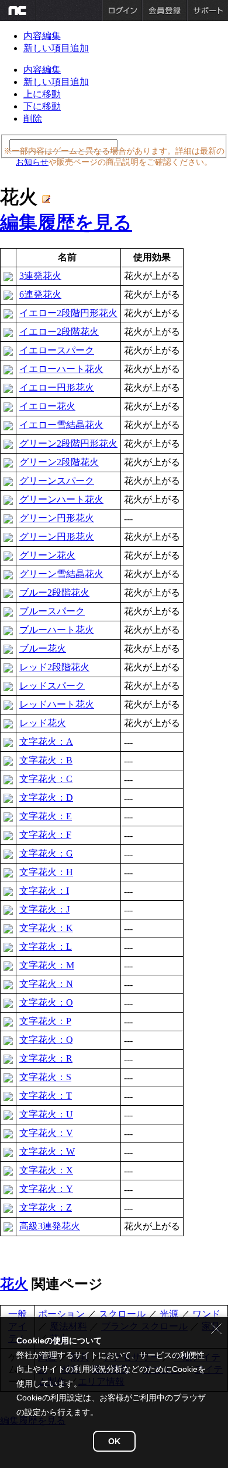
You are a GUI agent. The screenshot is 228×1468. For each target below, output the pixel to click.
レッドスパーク (52, 686)
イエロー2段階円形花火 (68, 313)
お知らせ (32, 162)
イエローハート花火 (61, 369)
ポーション (61, 1314)
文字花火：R (45, 1058)
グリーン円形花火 (56, 518)
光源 (169, 1314)
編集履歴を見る (66, 222)
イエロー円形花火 (56, 387)
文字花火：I (44, 891)
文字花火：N (46, 984)
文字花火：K (46, 928)
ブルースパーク (52, 611)
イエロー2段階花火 (59, 332)
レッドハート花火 (56, 704)
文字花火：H (46, 872)
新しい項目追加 (56, 48)
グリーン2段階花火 (59, 462)
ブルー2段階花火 (54, 592)
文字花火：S (45, 1077)
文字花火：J (44, 909)
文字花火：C (45, 779)
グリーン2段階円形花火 (68, 443)
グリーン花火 (47, 555)
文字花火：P (45, 1021)
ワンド (206, 1314)
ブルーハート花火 (56, 630)
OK (114, 1441)
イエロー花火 (47, 406)
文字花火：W (47, 1151)
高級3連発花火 (49, 1226)
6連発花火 (40, 294)
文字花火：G (46, 853)
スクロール (122, 1314)
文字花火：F (45, 835)
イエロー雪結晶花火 (61, 425)
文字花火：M (46, 965)
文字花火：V (46, 1133)
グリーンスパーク (56, 481)
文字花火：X (46, 1170)
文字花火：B (45, 760)
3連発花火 (40, 276)
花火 (14, 1284)
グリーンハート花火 (61, 499)
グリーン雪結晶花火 (61, 574)
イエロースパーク (56, 350)
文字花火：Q (46, 1040)
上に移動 (42, 94)
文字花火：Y (46, 1189)
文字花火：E (45, 816)
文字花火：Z (45, 1207)
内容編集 (42, 36)
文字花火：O (46, 1002)
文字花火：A (46, 742)
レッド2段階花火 (54, 667)
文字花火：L (45, 946)
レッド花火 (42, 723)
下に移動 (42, 106)
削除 (32, 118)
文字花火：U (46, 1114)
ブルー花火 (42, 648)
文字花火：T (45, 1096)
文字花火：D (46, 797)
